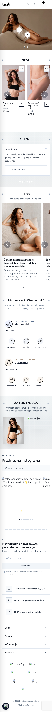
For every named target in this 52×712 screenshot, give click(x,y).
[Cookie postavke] (5, 706)
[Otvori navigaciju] (48, 4)
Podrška (25, 652)
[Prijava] (34, 4)
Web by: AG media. (26, 705)
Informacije (25, 644)
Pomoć (25, 636)
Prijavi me (26, 566)
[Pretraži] (27, 4)
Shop (25, 628)
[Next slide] (46, 30)
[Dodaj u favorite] (21, 69)
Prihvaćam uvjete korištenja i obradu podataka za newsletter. (24, 573)
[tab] (24, 47)
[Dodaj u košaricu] (21, 104)
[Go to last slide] (6, 30)
